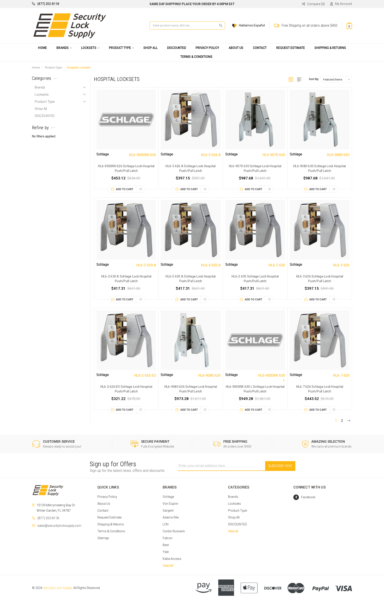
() (316, 4)
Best (166, 545)
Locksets (89, 48)
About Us (236, 48)
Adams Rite (171, 517)
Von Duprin (170, 503)
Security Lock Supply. (58, 588)
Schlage (168, 496)
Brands (62, 48)
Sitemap (103, 538)
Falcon (167, 538)
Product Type (120, 48)
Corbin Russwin (174, 531)
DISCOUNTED (176, 48)
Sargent (168, 510)
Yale (166, 552)
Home (42, 48)
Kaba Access (172, 559)
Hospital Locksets (78, 67)
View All (168, 565)
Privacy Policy (207, 48)
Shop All (150, 48)
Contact (260, 48)
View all (233, 531)
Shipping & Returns (330, 48)
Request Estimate (290, 48)
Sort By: (314, 79)
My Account (343, 4)
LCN (165, 524)
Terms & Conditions (196, 56)
